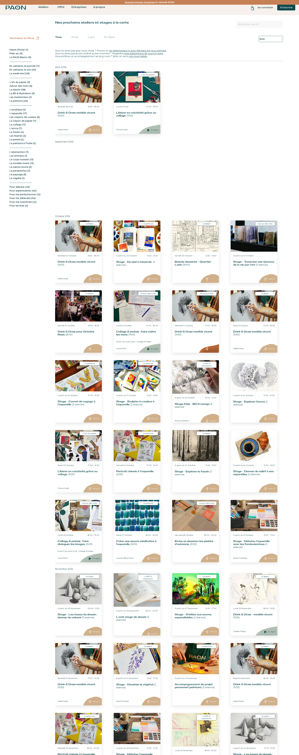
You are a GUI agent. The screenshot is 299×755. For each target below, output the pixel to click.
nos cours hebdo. (138, 56)
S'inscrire (286, 7)
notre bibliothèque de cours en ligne (143, 53)
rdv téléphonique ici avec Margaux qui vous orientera (137, 50)
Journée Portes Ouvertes (140, 2)
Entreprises (78, 7)
